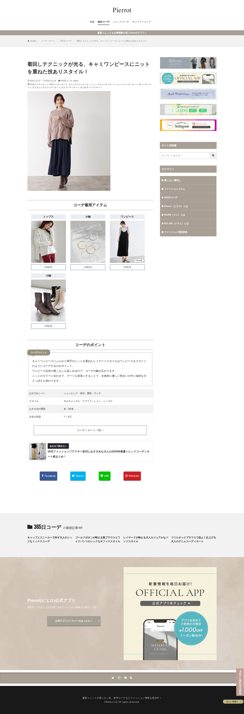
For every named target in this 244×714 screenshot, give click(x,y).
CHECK (48, 267)
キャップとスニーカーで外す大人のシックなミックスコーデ (49, 539)
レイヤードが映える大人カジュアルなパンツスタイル (145, 539)
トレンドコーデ (121, 21)
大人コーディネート (70, 87)
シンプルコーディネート (104, 84)
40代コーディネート (58, 84)
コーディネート (48, 41)
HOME (33, 41)
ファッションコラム (174, 188)
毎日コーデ (103, 21)
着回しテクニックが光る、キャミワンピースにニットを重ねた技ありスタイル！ (112, 41)
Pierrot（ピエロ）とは (176, 206)
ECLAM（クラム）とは (176, 223)
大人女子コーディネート (91, 87)
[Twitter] (78, 476)
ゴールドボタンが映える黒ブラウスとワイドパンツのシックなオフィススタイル (97, 539)
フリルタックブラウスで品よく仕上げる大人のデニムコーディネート (193, 539)
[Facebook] (48, 476)
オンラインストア (141, 21)
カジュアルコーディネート (80, 84)
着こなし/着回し (172, 180)
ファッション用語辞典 (175, 232)
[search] (213, 155)
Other (76, 81)
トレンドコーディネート (127, 84)
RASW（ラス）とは (174, 214)
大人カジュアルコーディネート (46, 87)
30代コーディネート (39, 84)
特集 (92, 21)
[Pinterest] (132, 476)
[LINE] (105, 476)
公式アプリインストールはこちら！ (73, 620)
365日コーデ (66, 41)
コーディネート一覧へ (90, 430)
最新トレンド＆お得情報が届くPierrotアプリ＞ (122, 32)
